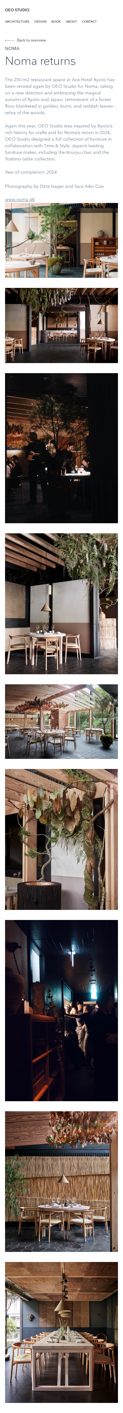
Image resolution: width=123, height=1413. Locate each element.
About (71, 22)
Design (40, 22)
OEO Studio (17, 10)
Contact (89, 22)
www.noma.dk (20, 199)
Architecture (17, 22)
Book (56, 22)
